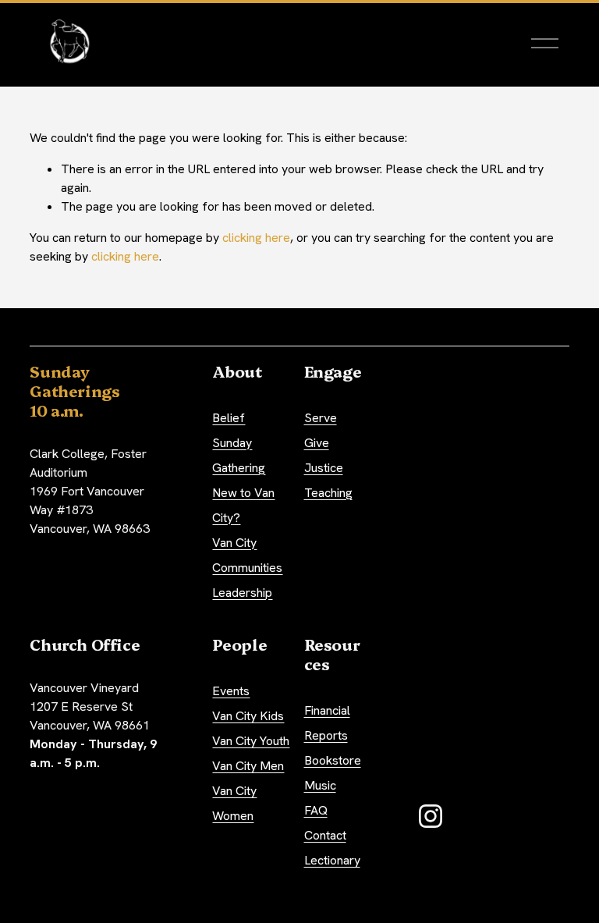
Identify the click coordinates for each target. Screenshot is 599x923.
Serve (320, 418)
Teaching (328, 493)
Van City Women (234, 803)
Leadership (242, 592)
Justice (323, 468)
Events (231, 691)
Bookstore (332, 760)
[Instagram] (430, 816)
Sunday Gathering (238, 455)
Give (316, 443)
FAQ (316, 810)
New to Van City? (243, 505)
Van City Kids (248, 716)
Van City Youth (250, 741)
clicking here (256, 237)
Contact (325, 835)
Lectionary (332, 860)
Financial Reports (327, 723)
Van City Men (248, 766)
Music (320, 785)
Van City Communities (247, 555)
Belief (228, 418)
